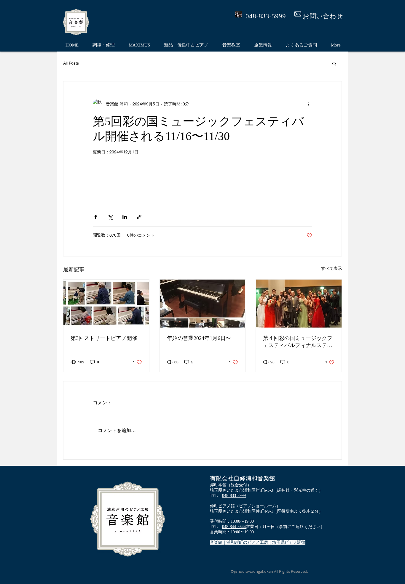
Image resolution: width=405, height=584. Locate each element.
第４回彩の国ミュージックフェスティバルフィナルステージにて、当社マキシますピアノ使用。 (297, 342)
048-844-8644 (234, 526)
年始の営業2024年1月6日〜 (199, 338)
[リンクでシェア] (139, 217)
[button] (334, 63)
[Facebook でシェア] (95, 217)
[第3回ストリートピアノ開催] (106, 304)
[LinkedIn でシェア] (124, 217)
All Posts (71, 63)
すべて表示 (331, 268)
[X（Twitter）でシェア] (110, 217)
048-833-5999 (234, 495)
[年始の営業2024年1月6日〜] (202, 304)
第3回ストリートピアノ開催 (104, 338)
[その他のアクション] (308, 104)
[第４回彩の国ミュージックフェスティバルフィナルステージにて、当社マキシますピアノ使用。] (299, 304)
